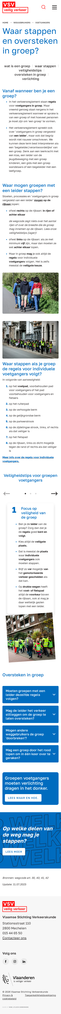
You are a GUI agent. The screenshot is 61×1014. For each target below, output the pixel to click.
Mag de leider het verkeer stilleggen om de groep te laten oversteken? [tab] (26, 714)
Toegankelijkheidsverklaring (40, 995)
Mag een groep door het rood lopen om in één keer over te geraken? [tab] (28, 754)
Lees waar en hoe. (23, 797)
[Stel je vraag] (43, 7)
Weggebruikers (22, 22)
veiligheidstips (30, 70)
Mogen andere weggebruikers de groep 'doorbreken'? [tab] (25, 734)
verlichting (30, 79)
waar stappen (45, 66)
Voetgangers (42, 22)
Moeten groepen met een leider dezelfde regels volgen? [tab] (25, 694)
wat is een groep (17, 66)
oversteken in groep (30, 74)
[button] (25, 494)
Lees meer (14, 851)
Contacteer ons (14, 938)
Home (5, 22)
